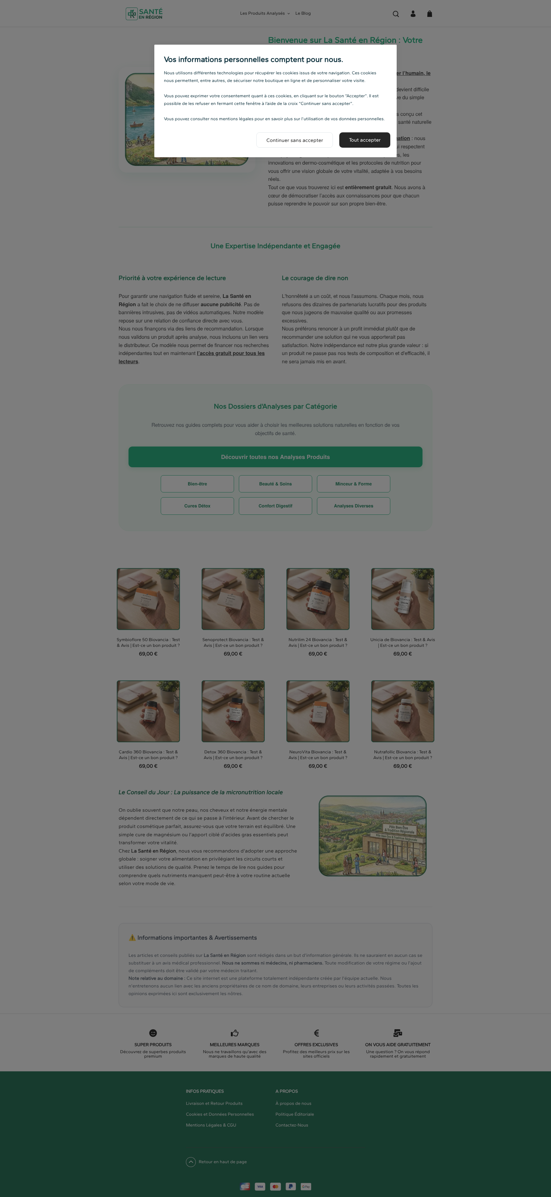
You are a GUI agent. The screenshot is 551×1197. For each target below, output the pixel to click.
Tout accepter (365, 140)
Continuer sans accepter (294, 140)
